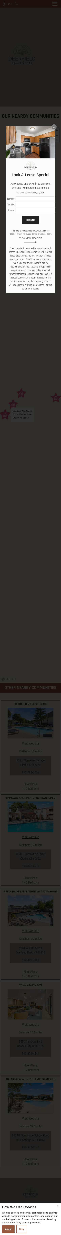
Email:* (10, 204)
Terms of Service (39, 234)
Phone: (11, 210)
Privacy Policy (22, 234)
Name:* (10, 198)
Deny (21, 1229)
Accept (8, 1229)
